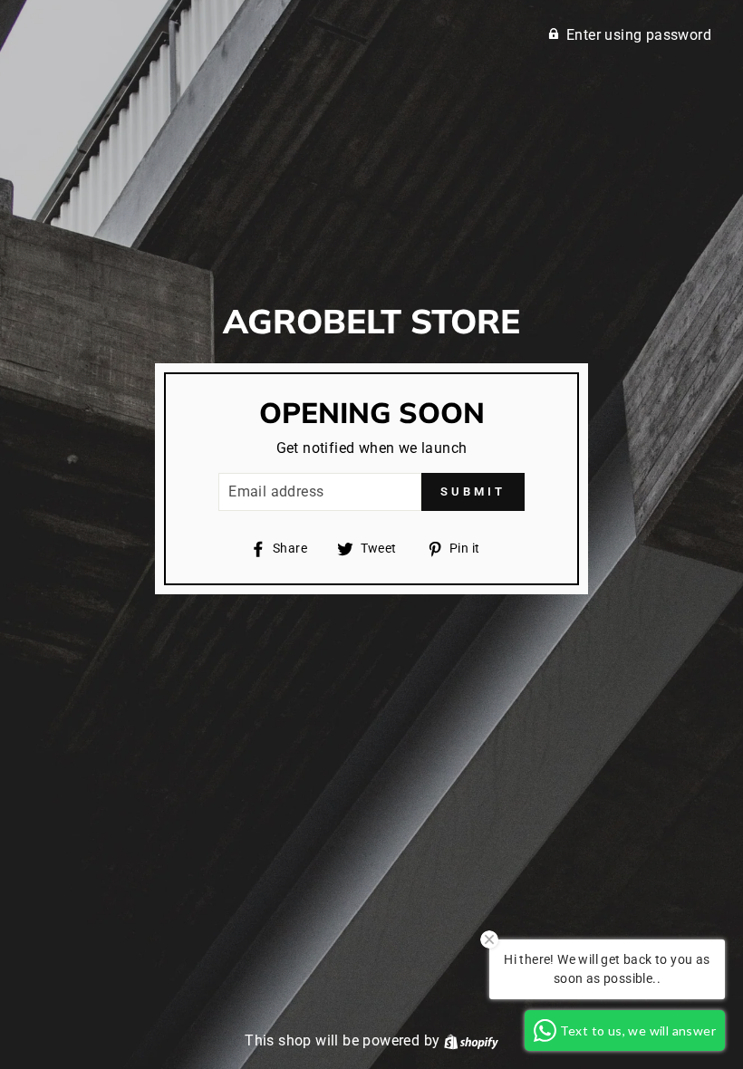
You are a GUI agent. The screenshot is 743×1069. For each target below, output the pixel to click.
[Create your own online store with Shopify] (471, 1040)
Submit (472, 491)
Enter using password (638, 34)
